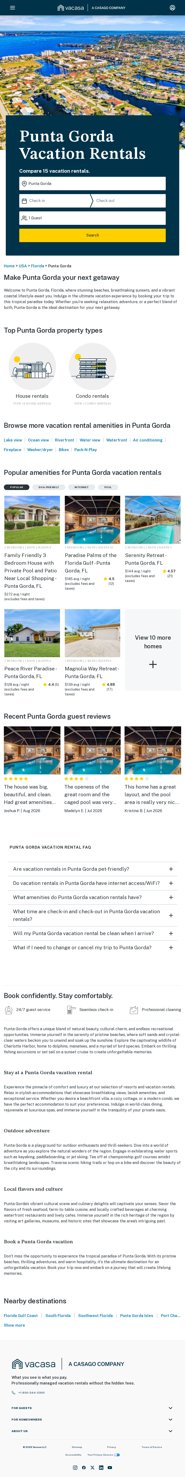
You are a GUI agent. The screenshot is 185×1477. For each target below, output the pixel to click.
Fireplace (12, 449)
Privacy (111, 1447)
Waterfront (116, 440)
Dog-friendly (49, 487)
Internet (81, 487)
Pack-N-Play (85, 449)
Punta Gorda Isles (136, 1315)
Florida (37, 266)
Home (9, 266)
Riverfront (64, 440)
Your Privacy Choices (100, 1454)
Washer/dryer (40, 449)
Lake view (13, 440)
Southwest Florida (95, 1315)
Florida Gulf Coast (21, 1315)
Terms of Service (151, 1447)
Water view (90, 440)
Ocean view (38, 440)
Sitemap (77, 1447)
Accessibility (73, 1454)
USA (23, 266)
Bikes (64, 449)
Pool (108, 487)
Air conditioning (148, 440)
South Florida (58, 1315)
